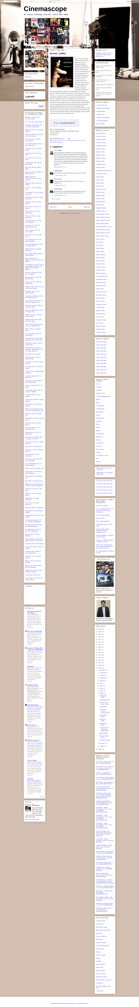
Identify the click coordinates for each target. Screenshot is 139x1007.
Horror (98, 424)
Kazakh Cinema (100, 258)
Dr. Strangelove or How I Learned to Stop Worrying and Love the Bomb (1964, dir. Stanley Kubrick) (34, 267)
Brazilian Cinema (100, 158)
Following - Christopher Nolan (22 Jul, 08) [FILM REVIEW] (104, 904)
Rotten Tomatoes (100, 970)
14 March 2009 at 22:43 (60, 195)
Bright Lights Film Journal (103, 930)
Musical (98, 427)
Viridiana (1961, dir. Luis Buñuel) (34, 543)
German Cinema (100, 201)
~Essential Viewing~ (101, 105)
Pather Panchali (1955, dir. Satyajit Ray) (32, 455)
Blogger (86, 1003)
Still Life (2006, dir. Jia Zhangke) (34, 507)
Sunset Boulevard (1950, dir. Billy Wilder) (34, 516)
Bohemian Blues (29, 86)
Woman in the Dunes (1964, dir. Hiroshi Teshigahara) (33, 566)
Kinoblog (98, 961)
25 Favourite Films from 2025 (104, 480)
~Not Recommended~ (102, 120)
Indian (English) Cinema (102, 217)
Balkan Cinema (100, 152)
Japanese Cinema (100, 254)
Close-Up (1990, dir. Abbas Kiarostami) (32, 216)
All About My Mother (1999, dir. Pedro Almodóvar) (34, 144)
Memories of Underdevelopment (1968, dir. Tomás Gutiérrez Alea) (34, 409)
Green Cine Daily (101, 955)
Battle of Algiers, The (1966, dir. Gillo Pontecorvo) (34, 173)
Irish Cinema (99, 245)
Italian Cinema (81, 140)
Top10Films (30, 666)
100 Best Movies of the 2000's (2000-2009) (104, 473)
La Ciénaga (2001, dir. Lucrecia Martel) (33, 367)
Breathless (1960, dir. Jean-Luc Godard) (33, 184)
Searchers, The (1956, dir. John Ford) (33, 489)
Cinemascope (45, 8)
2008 (99, 749)
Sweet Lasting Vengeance (103, 515)
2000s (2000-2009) (101, 367)
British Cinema (100, 161)
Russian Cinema (100, 298)
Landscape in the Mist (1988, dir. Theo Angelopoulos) (34, 381)
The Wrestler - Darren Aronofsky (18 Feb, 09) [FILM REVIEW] (104, 840)
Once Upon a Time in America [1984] (104, 710)
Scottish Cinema (100, 301)
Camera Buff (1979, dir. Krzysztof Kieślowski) (34, 193)
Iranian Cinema (100, 239)
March (102, 693)
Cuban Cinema (100, 177)
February (102, 743)
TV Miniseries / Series (102, 455)
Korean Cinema (100, 261)
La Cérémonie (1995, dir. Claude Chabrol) (34, 362)
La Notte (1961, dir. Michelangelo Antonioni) (34, 372)
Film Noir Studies (101, 942)
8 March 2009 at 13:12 (60, 167)
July (101, 683)
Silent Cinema (100, 449)
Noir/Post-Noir (100, 434)
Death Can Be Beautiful (102, 521)
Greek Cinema (100, 205)
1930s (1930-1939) (101, 345)
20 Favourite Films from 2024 (104, 484)
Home (70, 207)
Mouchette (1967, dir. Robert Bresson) (33, 423)
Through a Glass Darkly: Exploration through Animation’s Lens (102, 530)
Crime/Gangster (100, 409)
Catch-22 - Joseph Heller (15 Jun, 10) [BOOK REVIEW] (104, 773)
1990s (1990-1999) (101, 363)
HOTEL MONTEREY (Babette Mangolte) (33, 687)
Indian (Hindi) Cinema (102, 223)
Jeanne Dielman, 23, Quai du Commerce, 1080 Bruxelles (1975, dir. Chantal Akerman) (34, 349)
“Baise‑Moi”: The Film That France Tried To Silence (34, 668)
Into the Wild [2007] (103, 716)
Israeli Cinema (100, 248)
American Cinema (101, 136)
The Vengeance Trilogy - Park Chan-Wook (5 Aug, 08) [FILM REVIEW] (104, 898)
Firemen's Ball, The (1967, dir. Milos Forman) (33, 278)
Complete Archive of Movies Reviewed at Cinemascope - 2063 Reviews (104, 54)
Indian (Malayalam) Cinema (103, 226)
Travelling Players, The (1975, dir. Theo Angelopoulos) (33, 530)
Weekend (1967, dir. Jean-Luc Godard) (33, 557)
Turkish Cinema (100, 329)
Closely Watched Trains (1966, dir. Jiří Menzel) (33, 221)
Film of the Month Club (102, 945)
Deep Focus (99, 933)
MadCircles (74, 1003)
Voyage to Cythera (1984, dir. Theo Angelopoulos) (33, 552)
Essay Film (99, 421)
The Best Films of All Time (103, 980)
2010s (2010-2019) (101, 370)
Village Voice (99, 991)
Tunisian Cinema (100, 326)
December (103, 670)
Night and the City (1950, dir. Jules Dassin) (33, 433)
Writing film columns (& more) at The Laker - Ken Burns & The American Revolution (35, 708)
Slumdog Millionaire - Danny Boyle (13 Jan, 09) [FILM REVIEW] (104, 846)
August (102, 680)
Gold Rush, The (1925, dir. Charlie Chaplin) (32, 292)
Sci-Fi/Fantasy (100, 443)
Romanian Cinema (101, 295)
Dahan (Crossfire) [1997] (104, 736)
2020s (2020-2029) (101, 373)
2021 (99, 642)
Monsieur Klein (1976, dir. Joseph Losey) (34, 419)
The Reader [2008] (102, 720)
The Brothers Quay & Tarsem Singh (104, 525)
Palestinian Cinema (101, 286)
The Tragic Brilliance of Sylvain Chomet (105, 551)
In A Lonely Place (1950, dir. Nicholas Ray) (33, 334)
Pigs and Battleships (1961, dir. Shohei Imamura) (33, 464)
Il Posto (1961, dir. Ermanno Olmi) (33, 329)
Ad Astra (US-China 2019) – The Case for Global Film (35, 649)
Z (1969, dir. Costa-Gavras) (32, 575)
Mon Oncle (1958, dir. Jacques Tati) (33, 414)
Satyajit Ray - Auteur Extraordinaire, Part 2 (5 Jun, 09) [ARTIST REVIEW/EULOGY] (104, 817)
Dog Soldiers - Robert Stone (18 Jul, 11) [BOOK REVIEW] (105, 762)
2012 (99, 660)
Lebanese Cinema (101, 267)
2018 (99, 650)
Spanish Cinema (100, 310)
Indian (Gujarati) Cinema (103, 220)
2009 (99, 668)
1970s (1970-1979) (101, 357)
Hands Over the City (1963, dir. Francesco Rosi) (33, 315)
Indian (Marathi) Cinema (102, 229)
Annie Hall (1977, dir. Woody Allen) (33, 154)
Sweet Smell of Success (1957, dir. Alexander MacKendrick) (33, 521)
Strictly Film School (101, 977)
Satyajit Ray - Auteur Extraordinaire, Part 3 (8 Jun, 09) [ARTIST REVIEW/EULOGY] (104, 809)
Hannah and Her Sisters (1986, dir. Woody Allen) (33, 320)
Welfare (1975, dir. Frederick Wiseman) (33, 561)
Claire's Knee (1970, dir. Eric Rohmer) (33, 207)
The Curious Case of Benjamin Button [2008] (104, 729)
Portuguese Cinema (101, 292)
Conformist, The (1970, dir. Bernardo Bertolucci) (32, 226)
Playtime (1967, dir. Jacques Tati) (34, 468)
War (97, 458)
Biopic (98, 402)
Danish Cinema (100, 183)
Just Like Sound (100, 518)
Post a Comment (56, 199)
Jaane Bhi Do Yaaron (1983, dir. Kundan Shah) (34, 343)
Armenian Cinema (101, 142)
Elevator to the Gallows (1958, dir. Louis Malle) (33, 273)
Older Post (87, 207)
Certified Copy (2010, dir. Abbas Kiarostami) (34, 198)
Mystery (98, 430)
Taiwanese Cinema (101, 320)
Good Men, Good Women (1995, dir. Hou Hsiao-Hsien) (34, 296)
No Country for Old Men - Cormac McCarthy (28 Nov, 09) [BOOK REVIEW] (104, 788)
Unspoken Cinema (32, 685)
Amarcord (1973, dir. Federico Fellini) (33, 149)
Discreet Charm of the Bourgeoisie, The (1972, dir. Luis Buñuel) (34, 259)
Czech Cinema (100, 180)
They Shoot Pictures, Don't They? (103, 987)
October (102, 675)
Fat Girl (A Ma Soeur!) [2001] (104, 703)
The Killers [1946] (104, 740)
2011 (99, 663)
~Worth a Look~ (100, 114)
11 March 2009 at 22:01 (60, 175)
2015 (99, 652)
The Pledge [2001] (104, 700)
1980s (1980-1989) (101, 360)
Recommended (53, 142)
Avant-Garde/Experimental (103, 396)
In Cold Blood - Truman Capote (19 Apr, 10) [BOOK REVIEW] (104, 778)
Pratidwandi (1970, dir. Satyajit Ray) (33, 477)
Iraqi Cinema (99, 242)
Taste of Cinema (31, 760)
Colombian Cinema (101, 174)
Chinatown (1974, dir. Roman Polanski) (33, 202)
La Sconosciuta (81, 181)
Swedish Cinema (100, 313)
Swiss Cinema (100, 317)
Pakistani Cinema (100, 282)
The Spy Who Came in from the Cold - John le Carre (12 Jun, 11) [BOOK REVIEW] (104, 768)
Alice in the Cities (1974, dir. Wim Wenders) (33, 140)
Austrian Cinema (100, 149)
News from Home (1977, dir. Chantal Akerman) (33, 428)
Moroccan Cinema (101, 273)
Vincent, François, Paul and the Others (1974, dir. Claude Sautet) (34, 539)
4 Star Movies (61, 140)
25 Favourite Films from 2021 (104, 493)
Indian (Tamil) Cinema (102, 236)
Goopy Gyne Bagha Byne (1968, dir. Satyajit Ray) (34, 311)
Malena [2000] (103, 733)
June (101, 686)
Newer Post (53, 207)
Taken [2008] (103, 706)
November (103, 673)
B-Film (98, 399)
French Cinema (100, 198)
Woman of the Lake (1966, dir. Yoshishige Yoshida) (33, 571)
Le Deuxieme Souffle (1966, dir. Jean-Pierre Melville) (34, 391)
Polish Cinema (100, 289)
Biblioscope (28, 77)
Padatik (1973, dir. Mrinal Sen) (33, 446)
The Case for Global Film (34, 631)
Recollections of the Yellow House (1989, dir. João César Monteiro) (34, 485)
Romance (60, 142)
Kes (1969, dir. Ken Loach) (32, 354)
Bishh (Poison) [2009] (103, 724)
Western (98, 462)
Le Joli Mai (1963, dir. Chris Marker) (33, 395)
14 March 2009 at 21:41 (60, 185)
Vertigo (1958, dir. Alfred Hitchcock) (32, 535)
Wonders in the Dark (33, 740)
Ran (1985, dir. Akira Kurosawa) (34, 481)
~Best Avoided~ (100, 124)
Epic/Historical (100, 418)
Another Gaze (100, 924)
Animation (99, 390)
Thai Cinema (99, 323)
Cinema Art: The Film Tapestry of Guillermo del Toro (104, 540)
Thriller (98, 452)
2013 (99, 657)
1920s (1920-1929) (101, 342)
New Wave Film (100, 964)
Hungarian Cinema (101, 208)
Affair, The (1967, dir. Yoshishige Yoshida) (34, 130)
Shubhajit (56, 170)
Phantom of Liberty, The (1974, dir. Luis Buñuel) (33, 459)
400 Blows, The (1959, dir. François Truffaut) (32, 118)
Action (98, 384)
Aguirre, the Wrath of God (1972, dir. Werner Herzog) (34, 135)
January (102, 746)
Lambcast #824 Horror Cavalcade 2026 (33, 615)
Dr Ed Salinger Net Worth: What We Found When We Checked (34, 782)
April (101, 691)
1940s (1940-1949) (101, 348)
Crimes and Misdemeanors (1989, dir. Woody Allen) (34, 245)
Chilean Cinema (100, 167)
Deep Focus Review (101, 936)
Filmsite (98, 952)
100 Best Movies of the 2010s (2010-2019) (104, 468)
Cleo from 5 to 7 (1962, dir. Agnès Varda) (32, 212)
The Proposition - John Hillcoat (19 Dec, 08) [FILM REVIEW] (104, 852)
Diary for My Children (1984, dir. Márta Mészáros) (34, 254)
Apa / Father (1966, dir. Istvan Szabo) (33, 158)
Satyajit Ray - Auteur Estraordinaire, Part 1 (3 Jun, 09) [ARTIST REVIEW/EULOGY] (104, 825)
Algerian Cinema (100, 133)
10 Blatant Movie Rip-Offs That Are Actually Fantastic (34, 762)
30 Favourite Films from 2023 (104, 487)
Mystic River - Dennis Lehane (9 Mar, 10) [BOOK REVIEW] (105, 783)
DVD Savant (99, 939)
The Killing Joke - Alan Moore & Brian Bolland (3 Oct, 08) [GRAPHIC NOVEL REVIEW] (104, 881)
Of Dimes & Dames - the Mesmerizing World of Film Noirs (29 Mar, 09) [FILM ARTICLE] (103, 833)
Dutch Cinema (100, 186)
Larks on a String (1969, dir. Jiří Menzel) (34, 386)
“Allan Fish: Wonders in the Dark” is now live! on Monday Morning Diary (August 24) (35, 743)
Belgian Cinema (100, 155)
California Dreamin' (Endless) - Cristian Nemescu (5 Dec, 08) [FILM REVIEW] (104, 857)
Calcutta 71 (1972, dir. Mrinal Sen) (33, 188)
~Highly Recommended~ (103, 108)
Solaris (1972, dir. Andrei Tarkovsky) (32, 503)
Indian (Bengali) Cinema (102, 214)
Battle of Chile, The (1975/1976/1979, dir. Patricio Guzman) (33, 178)
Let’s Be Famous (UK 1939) (34, 633)
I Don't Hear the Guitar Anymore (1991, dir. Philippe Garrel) (34, 325)
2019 (99, 647)
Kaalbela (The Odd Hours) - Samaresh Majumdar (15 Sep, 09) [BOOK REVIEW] (104, 802)
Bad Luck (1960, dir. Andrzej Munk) (33, 168)
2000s (55, 140)
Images (98, 958)
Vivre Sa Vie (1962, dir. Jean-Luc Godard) (34, 547)
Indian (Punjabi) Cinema (102, 233)
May (101, 688)
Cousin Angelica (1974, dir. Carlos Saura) (32, 231)
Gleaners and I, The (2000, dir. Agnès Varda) (33, 282)
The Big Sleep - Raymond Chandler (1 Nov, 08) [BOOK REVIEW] (104, 868)
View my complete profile (32, 819)
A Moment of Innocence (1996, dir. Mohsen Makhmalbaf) (33, 125)
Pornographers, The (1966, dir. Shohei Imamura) (33, 472)
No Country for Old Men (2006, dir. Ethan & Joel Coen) (33, 438)
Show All (42, 796)
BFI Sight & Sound (101, 927)
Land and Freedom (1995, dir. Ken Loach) (33, 376)
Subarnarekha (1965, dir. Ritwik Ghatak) (34, 511)
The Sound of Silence (102, 505)
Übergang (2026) (31, 726)
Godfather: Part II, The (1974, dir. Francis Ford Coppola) (34, 287)
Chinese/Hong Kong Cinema (103, 170)
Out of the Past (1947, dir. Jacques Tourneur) (34, 442)
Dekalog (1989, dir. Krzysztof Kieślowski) (33, 249)
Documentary (99, 412)
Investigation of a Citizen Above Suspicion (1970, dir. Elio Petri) (34, 339)
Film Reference (100, 949)
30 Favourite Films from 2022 (104, 490)
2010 (99, 665)
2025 (99, 632)
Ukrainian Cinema (101, 332)
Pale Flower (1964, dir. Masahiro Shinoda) (34, 450)
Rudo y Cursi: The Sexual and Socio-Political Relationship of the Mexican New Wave (104, 546)
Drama (75, 140)
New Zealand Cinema (102, 276)
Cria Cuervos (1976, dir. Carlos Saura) (33, 235)
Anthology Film (100, 393)
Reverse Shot (99, 967)
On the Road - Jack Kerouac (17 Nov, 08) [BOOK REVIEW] (104, 863)
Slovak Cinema (100, 307)
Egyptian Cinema (100, 189)
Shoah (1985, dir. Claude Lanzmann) (32, 499)
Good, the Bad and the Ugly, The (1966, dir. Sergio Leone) (34, 301)
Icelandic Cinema (100, 211)
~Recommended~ (101, 111)
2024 (99, 634)
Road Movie (99, 437)
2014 (99, 655)
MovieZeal (30, 779)
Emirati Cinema (100, 192)
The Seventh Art (32, 725)
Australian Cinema (101, 146)
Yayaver (56, 150)
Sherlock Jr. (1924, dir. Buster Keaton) (33, 494)
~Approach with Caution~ (103, 117)
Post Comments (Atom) (73, 213)
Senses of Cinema (101, 974)
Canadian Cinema (101, 164)
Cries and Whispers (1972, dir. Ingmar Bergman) (33, 240)
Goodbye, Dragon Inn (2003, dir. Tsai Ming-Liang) (34, 306)
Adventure (99, 387)
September (103, 678)
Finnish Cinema (100, 195)
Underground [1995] (103, 696)
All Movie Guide (100, 921)
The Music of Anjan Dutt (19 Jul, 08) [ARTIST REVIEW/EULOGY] (104, 909)
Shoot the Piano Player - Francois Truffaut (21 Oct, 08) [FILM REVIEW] (104, 875)
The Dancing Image (32, 705)
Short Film (99, 446)
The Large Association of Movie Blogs (34, 612)
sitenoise (56, 179)
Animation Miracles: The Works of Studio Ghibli (104, 536)
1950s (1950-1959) (101, 351)
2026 (99, 629)
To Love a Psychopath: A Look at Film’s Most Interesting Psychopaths (104, 510)
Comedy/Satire (69, 140)
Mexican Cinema (100, 270)
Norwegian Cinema (101, 279)
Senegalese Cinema (101, 304)
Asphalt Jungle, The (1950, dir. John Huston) (33, 163)
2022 (99, 639)
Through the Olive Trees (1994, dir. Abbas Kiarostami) (33, 525)
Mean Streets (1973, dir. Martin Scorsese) (33, 405)
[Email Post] (68, 138)
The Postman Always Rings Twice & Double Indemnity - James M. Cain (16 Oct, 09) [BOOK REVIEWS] (104, 795)
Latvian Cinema (100, 264)
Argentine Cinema (101, 139)
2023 (99, 637)
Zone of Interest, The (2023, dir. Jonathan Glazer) (34, 579)
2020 (99, 644)
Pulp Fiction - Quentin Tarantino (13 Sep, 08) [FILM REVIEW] (105, 887)
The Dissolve (99, 983)
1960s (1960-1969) (101, 354)
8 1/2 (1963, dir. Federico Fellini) (34, 122)
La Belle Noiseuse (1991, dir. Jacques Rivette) (33, 358)
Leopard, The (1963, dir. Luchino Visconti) (34, 400)
